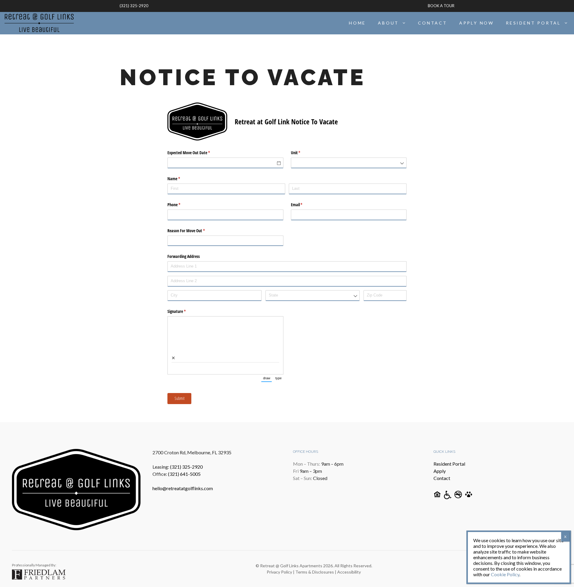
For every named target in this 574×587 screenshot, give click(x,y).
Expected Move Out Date (195, 152)
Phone (180, 204)
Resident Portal (533, 22)
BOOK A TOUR (441, 5)
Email (304, 204)
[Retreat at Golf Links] (39, 23)
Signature (183, 311)
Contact (432, 22)
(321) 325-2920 (134, 5)
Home (357, 22)
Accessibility (349, 571)
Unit (303, 152)
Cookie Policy (505, 574)
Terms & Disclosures (314, 571)
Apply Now (476, 22)
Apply (439, 471)
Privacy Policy (279, 571)
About (388, 22)
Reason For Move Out (193, 230)
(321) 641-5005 (184, 474)
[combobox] (349, 163)
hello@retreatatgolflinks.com (182, 488)
